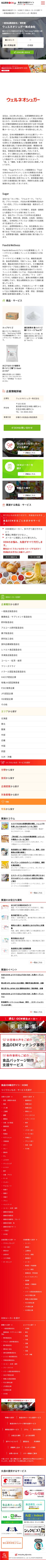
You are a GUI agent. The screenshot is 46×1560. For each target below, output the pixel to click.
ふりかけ (6, 1160)
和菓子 (5, 1190)
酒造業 (27, 1280)
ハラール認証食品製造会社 (13, 671)
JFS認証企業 (7, 693)
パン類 (5, 1108)
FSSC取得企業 (7, 687)
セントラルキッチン (31, 1277)
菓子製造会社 (7, 633)
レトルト (6, 1167)
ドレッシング (7, 1164)
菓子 (4, 1171)
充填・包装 (28, 1145)
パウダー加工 (29, 1130)
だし (4, 1156)
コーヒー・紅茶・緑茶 (11, 660)
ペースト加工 (29, 1134)
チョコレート (7, 1186)
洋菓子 (5, 1197)
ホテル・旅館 (29, 1254)
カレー (5, 1149)
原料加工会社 (7, 638)
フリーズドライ (8, 666)
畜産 (4, 1130)
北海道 (4, 718)
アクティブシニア (9, 1243)
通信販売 (28, 1258)
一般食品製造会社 (8, 13)
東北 (3, 723)
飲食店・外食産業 (30, 1266)
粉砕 (26, 1123)
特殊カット (28, 1111)
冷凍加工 (28, 1138)
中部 (3, 734)
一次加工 (6, 1230)
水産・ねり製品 (8, 1123)
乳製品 (5, 1134)
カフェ (27, 1288)
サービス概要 (35, 557)
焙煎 (26, 1126)
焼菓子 (5, 1193)
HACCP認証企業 (8, 677)
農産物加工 (28, 1100)
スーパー (28, 1243)
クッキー (6, 1182)
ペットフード (7, 1204)
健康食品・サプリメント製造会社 (16, 616)
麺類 (4, 1115)
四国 (3, 751)
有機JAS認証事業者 (10, 682)
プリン (5, 1201)
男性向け (6, 1251)
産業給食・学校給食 (31, 1273)
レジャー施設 (29, 1269)
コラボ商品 (6, 1258)
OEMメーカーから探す (32, 10)
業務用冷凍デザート (9, 1227)
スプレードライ (30, 1119)
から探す (10, 604)
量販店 (27, 1247)
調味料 (5, 1152)
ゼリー (5, 1145)
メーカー (28, 1262)
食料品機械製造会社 (10, 644)
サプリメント (7, 1138)
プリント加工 (29, 1141)
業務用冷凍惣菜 (8, 1216)
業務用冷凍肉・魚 (9, 1223)
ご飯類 (5, 1111)
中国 (3, 745)
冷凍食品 (6, 1141)
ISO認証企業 (7, 698)
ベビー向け (6, 1247)
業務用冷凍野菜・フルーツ (11, 1219)
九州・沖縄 (6, 756)
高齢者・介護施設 (30, 1284)
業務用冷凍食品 (8, 1212)
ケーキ (5, 1178)
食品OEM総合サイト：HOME (12, 10)
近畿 (3, 740)
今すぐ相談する (11, 557)
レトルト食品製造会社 (11, 649)
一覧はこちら (37, 893)
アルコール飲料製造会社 (12, 627)
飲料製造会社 (7, 622)
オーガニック (7, 1262)
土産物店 (28, 1251)
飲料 (4, 1104)
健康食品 (6, 1126)
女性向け (6, 1254)
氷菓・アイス (7, 1175)
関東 (3, 729)
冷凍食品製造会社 (9, 655)
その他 (4, 704)
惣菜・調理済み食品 (9, 1100)
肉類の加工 (28, 1104)
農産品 (5, 1119)
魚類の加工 (28, 1108)
